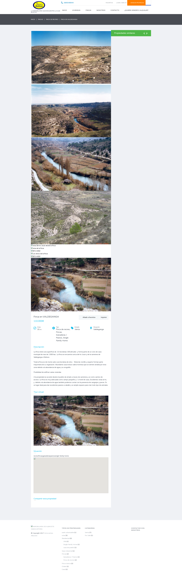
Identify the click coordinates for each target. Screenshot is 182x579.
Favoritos (109, 2)
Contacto (115, 10)
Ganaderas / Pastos (70, 557)
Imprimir (103, 317)
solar (63, 535)
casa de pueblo (68, 547)
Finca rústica (66, 563)
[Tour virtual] (71, 421)
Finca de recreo (52, 19)
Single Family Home (70, 544)
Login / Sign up (121, 2)
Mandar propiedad (137, 2)
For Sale (88, 535)
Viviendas (76, 10)
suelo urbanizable (68, 532)
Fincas (88, 10)
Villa (64, 541)
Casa (63, 569)
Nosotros (100, 10)
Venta (87, 532)
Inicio (64, 10)
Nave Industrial (67, 551)
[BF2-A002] (71, 217)
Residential (66, 538)
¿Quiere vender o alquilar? (136, 10)
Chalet (64, 566)
